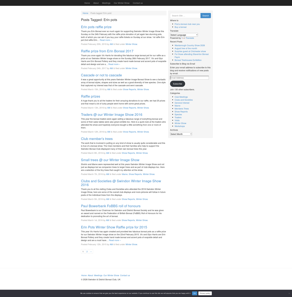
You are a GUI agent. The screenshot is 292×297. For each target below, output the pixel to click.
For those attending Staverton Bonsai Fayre (192, 55)
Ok (195, 293)
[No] (289, 293)
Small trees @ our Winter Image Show (110, 159)
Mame (125, 174)
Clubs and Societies (184, 99)
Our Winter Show (121, 2)
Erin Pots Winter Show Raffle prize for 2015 (114, 227)
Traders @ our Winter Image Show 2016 (111, 114)
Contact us (138, 2)
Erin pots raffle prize (96, 26)
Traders (178, 117)
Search (205, 15)
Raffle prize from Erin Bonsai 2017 (107, 50)
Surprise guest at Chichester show (190, 51)
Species (178, 114)
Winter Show (131, 44)
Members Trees (182, 108)
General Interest (182, 102)
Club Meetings (181, 96)
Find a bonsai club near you (187, 23)
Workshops (180, 126)
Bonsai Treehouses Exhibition (188, 59)
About (96, 2)
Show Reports (129, 89)
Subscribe (177, 83)
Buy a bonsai (180, 26)
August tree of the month (186, 48)
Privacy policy (205, 293)
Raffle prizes (90, 96)
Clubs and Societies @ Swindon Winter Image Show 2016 (121, 182)
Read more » (106, 39)
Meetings (106, 2)
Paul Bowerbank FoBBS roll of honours (111, 205)
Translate (190, 37)
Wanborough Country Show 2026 (190, 45)
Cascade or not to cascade (101, 74)
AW (111, 44)
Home (87, 2)
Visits (177, 120)
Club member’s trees (97, 138)
